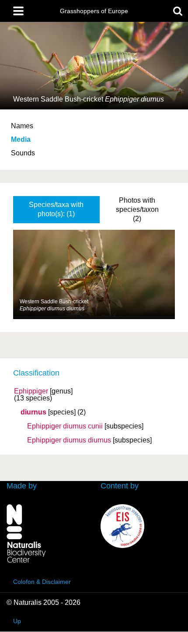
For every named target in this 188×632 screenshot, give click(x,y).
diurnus (33, 412)
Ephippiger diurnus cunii (65, 426)
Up (17, 621)
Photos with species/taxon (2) (137, 209)
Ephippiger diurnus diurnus (69, 440)
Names (22, 126)
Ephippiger (31, 391)
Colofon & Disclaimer (42, 581)
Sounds (23, 153)
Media (21, 139)
